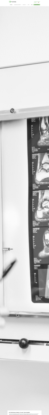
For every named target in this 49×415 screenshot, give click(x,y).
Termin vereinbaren (37, 4)
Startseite (11, 4)
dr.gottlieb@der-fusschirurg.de (37, 1)
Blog (31, 4)
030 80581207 (35, 2)
